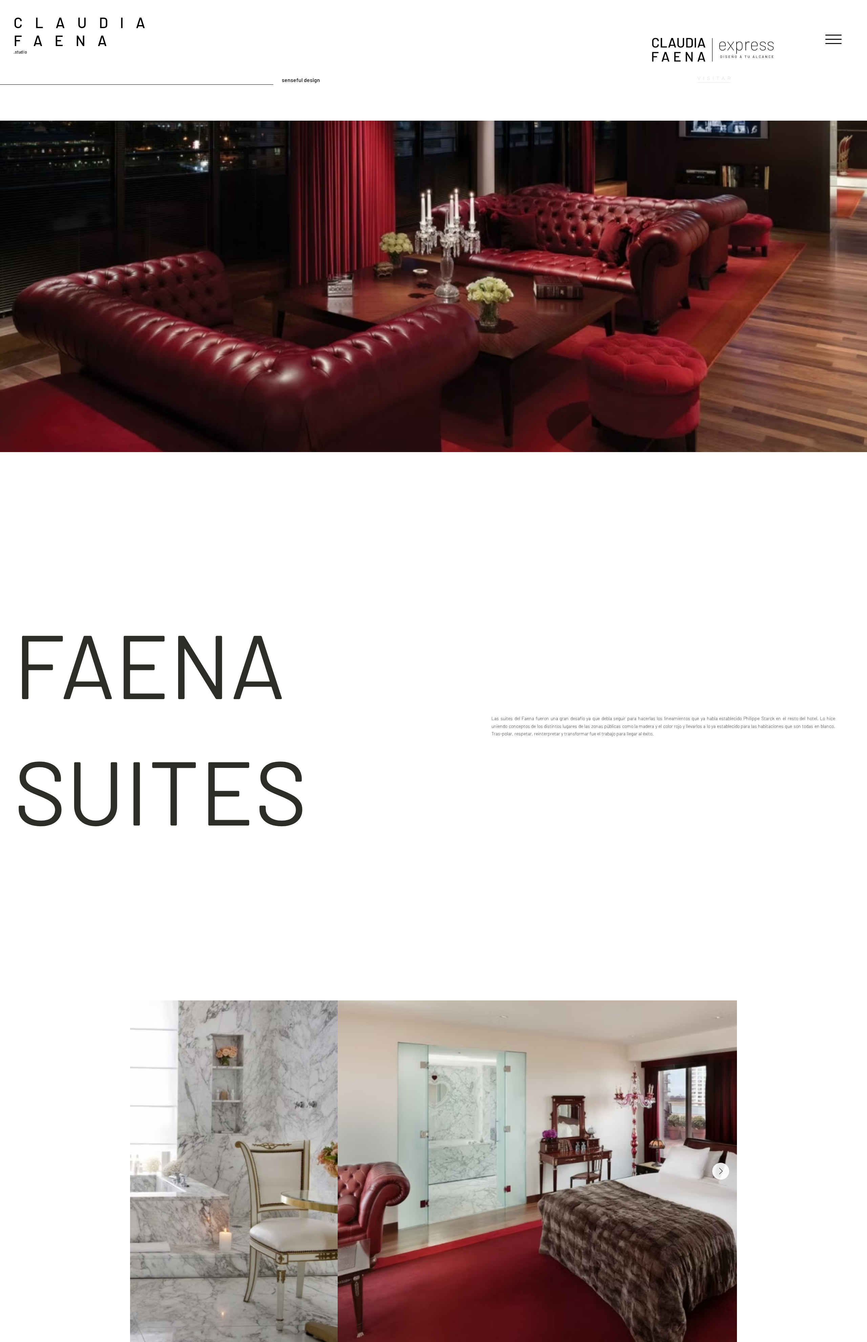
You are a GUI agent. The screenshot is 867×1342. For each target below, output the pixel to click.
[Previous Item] (146, 1171)
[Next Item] (720, 1171)
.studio (20, 51)
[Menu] (833, 39)
